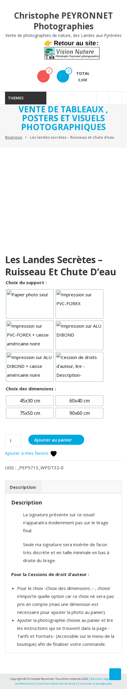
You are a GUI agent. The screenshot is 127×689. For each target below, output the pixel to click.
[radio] (29, 303)
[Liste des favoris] (43, 76)
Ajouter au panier (53, 440)
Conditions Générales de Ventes (57, 683)
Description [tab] (23, 487)
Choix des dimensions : (31, 389)
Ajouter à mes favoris (27, 453)
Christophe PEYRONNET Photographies (63, 21)
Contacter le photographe (96, 683)
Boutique (13, 137)
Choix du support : (26, 282)
